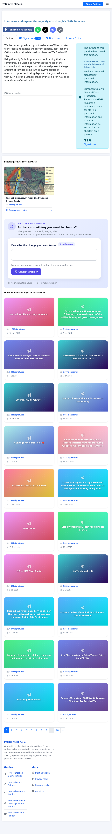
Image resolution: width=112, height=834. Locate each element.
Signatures (31, 38)
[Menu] (107, 4)
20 (57, 730)
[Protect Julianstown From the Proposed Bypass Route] (29, 190)
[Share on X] (45, 30)
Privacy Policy (73, 38)
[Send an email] (53, 30)
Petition (10, 38)
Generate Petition (28, 271)
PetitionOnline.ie (12, 4)
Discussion (55, 38)
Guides (8, 767)
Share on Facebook (21, 29)
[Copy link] (60, 30)
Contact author (14, 93)
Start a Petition (93, 4)
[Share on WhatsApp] (38, 30)
